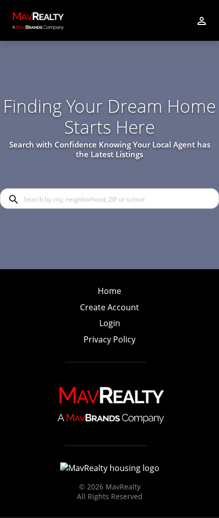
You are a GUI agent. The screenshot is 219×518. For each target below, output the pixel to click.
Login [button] (109, 323)
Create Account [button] (109, 307)
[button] (109, 326)
